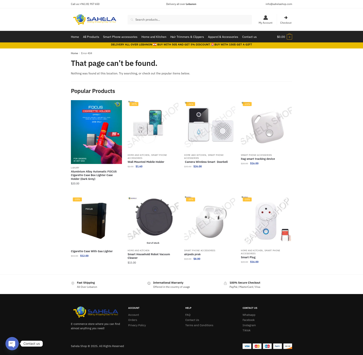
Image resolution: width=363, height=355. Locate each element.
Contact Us (192, 320)
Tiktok (247, 330)
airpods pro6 (192, 254)
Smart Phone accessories (256, 155)
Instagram (249, 325)
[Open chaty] (12, 343)
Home (74, 53)
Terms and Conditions (199, 325)
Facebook (249, 320)
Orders (132, 320)
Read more (153, 270)
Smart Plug (248, 257)
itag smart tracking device (258, 159)
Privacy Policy (137, 325)
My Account (265, 22)
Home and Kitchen (139, 155)
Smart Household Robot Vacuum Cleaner (149, 256)
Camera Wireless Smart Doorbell (206, 162)
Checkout (286, 22)
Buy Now (96, 191)
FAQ (188, 315)
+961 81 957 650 (89, 4)
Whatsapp (249, 315)
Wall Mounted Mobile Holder (146, 162)
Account (133, 315)
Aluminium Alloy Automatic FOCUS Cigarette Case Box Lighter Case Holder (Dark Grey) (94, 175)
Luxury (75, 167)
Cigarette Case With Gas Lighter (92, 251)
